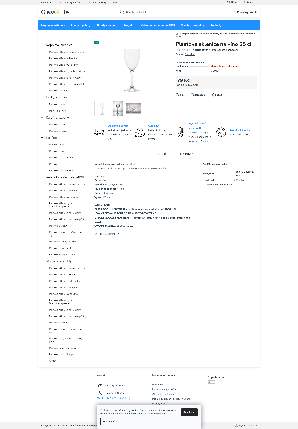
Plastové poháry (57, 110)
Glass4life (190, 54)
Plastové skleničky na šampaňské (67, 71)
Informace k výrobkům (69, 2)
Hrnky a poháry (57, 97)
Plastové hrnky (57, 104)
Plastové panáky (58, 90)
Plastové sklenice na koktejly (65, 77)
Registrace (248, 2)
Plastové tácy (56, 164)
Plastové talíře (56, 151)
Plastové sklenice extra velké (65, 281)
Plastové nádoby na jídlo (62, 241)
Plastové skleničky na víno (63, 64)
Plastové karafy (57, 124)
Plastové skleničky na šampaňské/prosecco (60, 205)
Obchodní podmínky (96, 2)
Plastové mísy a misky (61, 157)
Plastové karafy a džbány (62, 254)
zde (163, 413)
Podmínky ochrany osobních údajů (171, 398)
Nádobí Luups (56, 144)
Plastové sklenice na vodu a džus (67, 52)
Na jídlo (51, 137)
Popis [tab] (162, 153)
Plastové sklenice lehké (62, 274)
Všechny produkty (58, 261)
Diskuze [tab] (186, 153)
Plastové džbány (58, 131)
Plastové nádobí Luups (61, 354)
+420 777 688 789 (114, 392)
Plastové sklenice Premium (63, 58)
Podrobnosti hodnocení (225, 50)
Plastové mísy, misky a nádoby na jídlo (67, 340)
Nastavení (109, 421)
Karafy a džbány (57, 117)
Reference (46, 2)
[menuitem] (53, 25)
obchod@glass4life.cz (116, 385)
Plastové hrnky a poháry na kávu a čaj (67, 233)
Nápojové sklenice (59, 45)
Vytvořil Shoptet (248, 425)
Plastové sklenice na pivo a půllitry (68, 84)
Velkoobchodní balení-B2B (65, 177)
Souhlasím (189, 412)
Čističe (53, 360)
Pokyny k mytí (159, 403)
